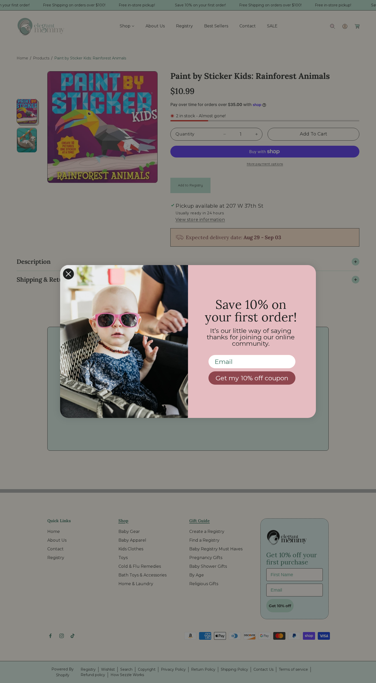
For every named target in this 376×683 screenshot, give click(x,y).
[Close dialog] (68, 274)
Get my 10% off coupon (252, 378)
